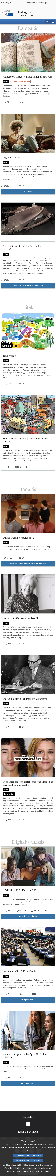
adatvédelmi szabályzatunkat (40, 1168)
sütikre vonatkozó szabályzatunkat (20, 1171)
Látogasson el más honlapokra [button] (37, 3)
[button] (28, 191)
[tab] (28, 1116)
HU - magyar (6, 3)
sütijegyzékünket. (42, 1171)
